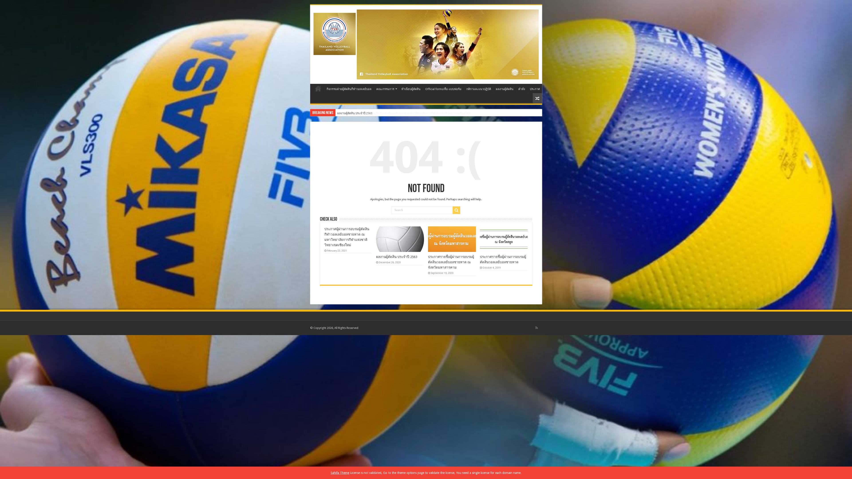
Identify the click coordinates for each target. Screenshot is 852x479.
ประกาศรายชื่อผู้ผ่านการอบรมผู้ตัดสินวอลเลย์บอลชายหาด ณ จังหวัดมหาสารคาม (387, 113)
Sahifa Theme (340, 473)
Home (318, 88)
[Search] (456, 210)
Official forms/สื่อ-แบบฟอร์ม (443, 89)
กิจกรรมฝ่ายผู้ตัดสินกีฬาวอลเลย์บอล (349, 89)
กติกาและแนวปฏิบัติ (478, 89)
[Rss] (536, 327)
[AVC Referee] (335, 33)
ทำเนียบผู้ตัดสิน (410, 89)
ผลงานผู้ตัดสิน (504, 89)
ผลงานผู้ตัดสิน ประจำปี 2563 (396, 257)
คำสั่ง (521, 89)
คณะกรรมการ (385, 89)
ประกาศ (535, 89)
